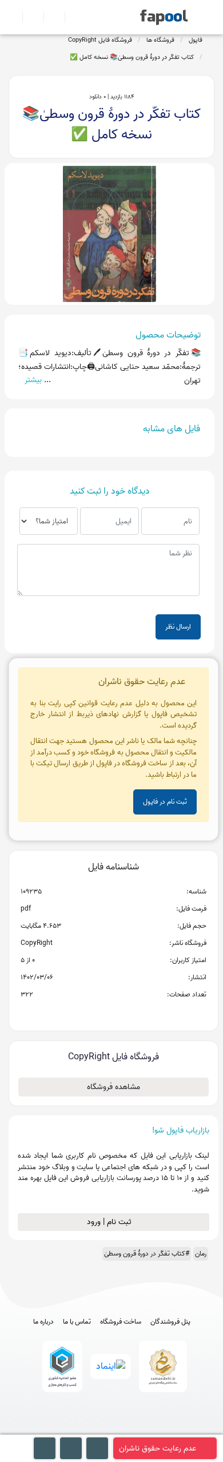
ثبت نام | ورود (110, 1222)
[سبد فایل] (13, 17)
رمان (200, 1253)
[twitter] (133, 1428)
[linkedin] (154, 1428)
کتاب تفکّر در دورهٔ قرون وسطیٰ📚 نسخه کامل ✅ (132, 57)
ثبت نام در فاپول (165, 801)
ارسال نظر (178, 626)
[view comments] (127, 1013)
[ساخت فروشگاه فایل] (49, 17)
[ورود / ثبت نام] (28, 17)
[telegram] (90, 1428)
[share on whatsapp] (113, 1013)
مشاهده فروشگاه (113, 1087)
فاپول (195, 40)
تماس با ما (77, 1322)
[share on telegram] (98, 1013)
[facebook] (69, 1428)
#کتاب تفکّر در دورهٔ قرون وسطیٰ (146, 1253)
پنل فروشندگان (170, 1322)
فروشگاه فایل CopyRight (100, 40)
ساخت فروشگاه (120, 1322)
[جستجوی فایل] (70, 17)
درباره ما (43, 1322)
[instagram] (112, 1428)
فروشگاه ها (160, 40)
